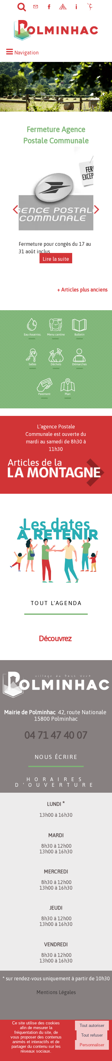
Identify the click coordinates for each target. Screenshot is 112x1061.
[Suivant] (96, 209)
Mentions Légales (56, 992)
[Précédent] (15, 209)
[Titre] (32, 329)
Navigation (26, 52)
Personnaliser (92, 1045)
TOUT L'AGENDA (56, 602)
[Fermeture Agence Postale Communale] (56, 193)
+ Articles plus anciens (82, 289)
